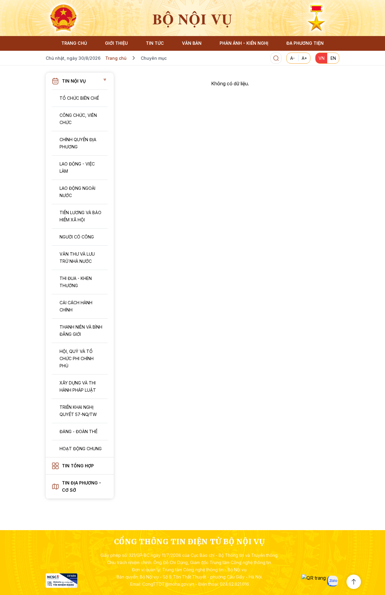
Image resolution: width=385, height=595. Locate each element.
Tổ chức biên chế (79, 98)
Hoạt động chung (81, 448)
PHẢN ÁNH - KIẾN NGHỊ (244, 43)
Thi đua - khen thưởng (76, 282)
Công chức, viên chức (78, 119)
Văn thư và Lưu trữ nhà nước (77, 257)
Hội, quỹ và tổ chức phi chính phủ (77, 358)
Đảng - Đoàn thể (78, 431)
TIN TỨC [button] (155, 43)
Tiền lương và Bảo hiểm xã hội (80, 216)
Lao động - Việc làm (77, 167)
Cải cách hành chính (76, 306)
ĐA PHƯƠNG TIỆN (305, 43)
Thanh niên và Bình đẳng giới (81, 330)
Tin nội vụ (74, 80)
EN (333, 58)
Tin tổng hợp (78, 465)
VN (322, 58)
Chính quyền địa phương (78, 143)
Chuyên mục (154, 58)
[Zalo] (332, 581)
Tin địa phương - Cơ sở (81, 486)
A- (292, 58)
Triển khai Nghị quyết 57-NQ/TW (78, 411)
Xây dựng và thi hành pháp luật (78, 386)
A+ (304, 58)
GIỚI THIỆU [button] (116, 43)
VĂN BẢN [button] (192, 43)
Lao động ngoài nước (77, 192)
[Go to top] (353, 582)
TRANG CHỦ (74, 43)
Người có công (77, 236)
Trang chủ (115, 58)
